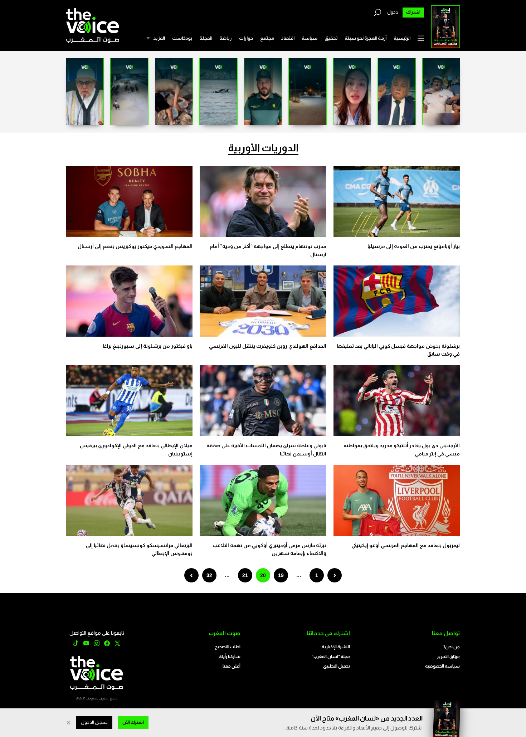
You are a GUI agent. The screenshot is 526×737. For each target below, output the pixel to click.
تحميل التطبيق (336, 666)
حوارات (246, 38)
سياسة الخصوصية (442, 666)
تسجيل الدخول (94, 722)
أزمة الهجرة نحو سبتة (365, 38)
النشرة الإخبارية (336, 646)
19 (281, 575)
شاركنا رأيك (229, 656)
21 (245, 575)
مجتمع (267, 38)
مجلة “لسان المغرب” (331, 656)
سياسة (309, 38)
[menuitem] (402, 38)
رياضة (225, 38)
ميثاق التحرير (448, 656)
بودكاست (182, 38)
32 (209, 575)
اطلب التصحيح (227, 646)
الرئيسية (402, 38)
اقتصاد (287, 38)
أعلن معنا (231, 666)
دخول (392, 12)
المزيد (159, 38)
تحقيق (331, 38)
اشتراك (413, 12)
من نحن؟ (451, 646)
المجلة (205, 38)
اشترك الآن (133, 722)
